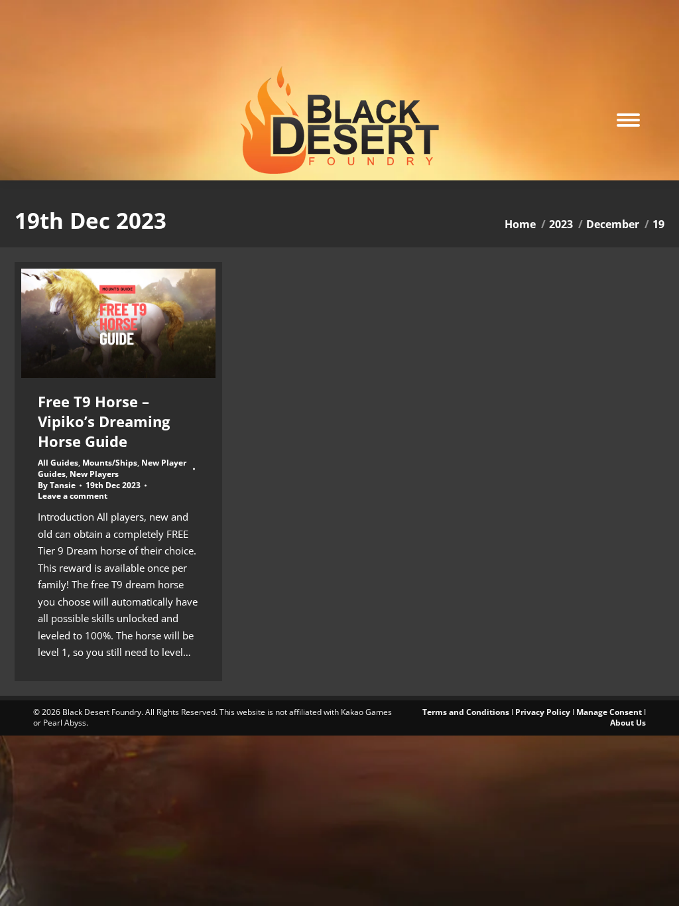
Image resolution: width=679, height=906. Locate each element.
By (57, 485)
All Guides (58, 462)
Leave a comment (72, 496)
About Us (628, 722)
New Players (94, 474)
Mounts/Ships (109, 462)
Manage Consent (609, 712)
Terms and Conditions (465, 712)
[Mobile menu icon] (628, 120)
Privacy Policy (542, 712)
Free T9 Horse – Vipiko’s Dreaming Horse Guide (104, 421)
